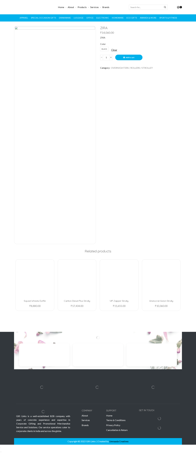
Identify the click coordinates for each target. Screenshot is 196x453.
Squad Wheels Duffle (35, 300)
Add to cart (130, 57)
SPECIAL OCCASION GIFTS (43, 18)
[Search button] (165, 7)
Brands (105, 7)
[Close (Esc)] (0, 447)
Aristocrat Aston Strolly (161, 300)
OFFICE (90, 18)
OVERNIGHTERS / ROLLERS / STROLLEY (132, 67)
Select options (36, 292)
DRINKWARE (65, 18)
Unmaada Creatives (119, 441)
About (71, 7)
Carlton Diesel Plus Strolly (77, 300)
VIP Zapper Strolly (119, 300)
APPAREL (24, 18)
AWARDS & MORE (148, 18)
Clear (114, 49)
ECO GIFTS (132, 18)
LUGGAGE (79, 18)
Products (82, 7)
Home (61, 7)
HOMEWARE (118, 18)
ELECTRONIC (102, 18)
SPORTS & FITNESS (168, 18)
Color (103, 44)
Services (94, 7)
